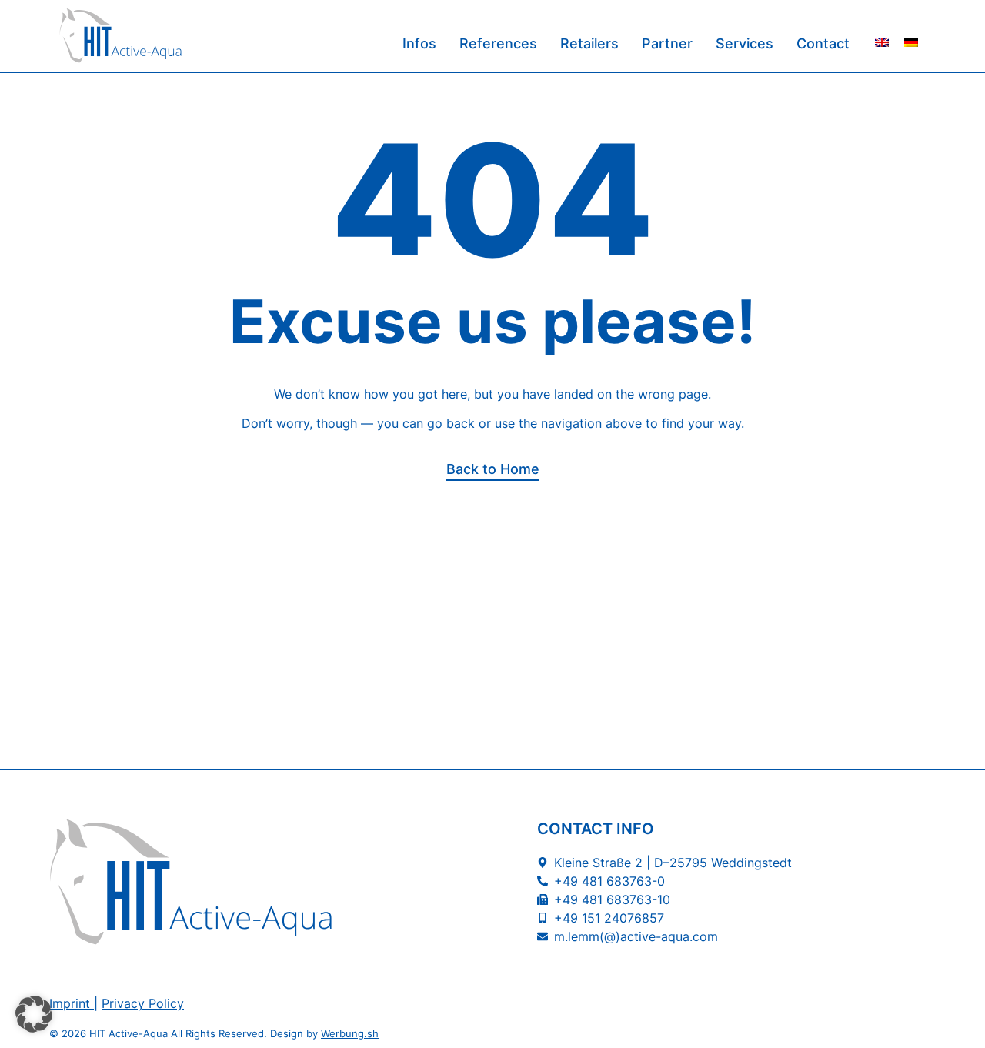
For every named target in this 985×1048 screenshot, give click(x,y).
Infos (419, 43)
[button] (34, 1014)
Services (744, 43)
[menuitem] (882, 42)
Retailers (589, 43)
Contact (823, 43)
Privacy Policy (143, 1003)
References (498, 43)
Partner (667, 43)
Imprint (69, 1003)
